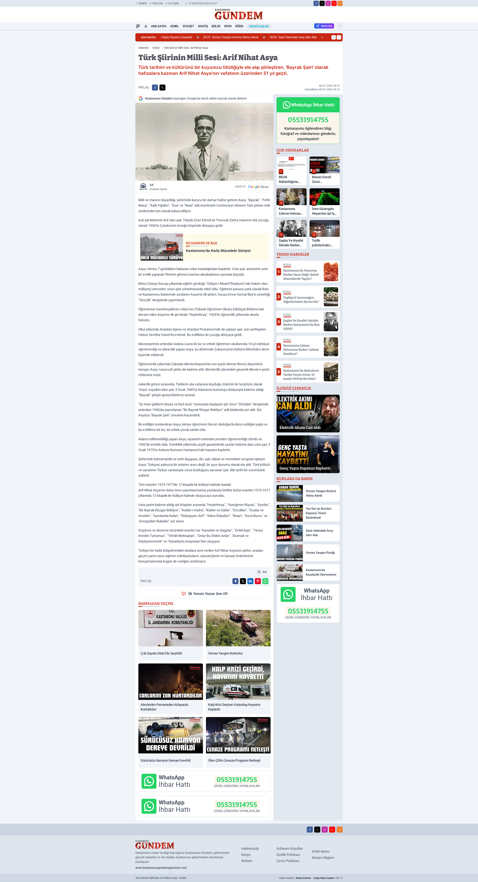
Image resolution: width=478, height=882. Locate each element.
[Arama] (340, 26)
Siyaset (188, 26)
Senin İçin (327, 25)
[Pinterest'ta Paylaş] (258, 581)
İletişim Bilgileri (323, 858)
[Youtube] (334, 3)
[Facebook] (316, 3)
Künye (143, 3)
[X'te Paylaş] (162, 88)
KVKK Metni (320, 851)
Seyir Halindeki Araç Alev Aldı (253, 37)
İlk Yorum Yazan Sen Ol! (208, 593)
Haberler (143, 47)
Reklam (158, 3)
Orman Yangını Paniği (306, 37)
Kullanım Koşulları (290, 848)
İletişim (173, 3)
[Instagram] (328, 3)
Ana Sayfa (158, 26)
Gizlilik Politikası (288, 855)
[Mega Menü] (138, 26)
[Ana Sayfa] (145, 26)
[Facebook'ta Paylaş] (155, 88)
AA (158, 187)
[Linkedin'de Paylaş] (250, 581)
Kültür (156, 47)
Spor (227, 26)
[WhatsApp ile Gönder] (265, 581)
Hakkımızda (250, 848)
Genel (174, 26)
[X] (322, 3)
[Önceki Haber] (333, 37)
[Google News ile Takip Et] (258, 186)
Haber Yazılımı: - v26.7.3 (311, 878)
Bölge (216, 26)
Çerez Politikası (288, 861)
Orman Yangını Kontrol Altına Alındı (191, 37)
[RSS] (340, 3)
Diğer (239, 26)
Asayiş (203, 26)
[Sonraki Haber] (339, 37)
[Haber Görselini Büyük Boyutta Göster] (204, 142)
